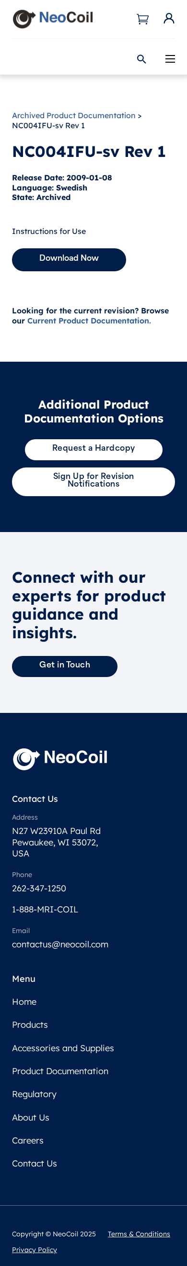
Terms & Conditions (139, 1234)
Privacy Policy (34, 1249)
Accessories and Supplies (63, 1048)
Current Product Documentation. (89, 320)
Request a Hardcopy (93, 449)
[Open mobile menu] (170, 59)
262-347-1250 (39, 888)
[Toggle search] (141, 59)
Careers (28, 1140)
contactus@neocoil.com (60, 944)
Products (30, 1024)
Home (24, 1001)
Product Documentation (60, 1071)
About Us (30, 1117)
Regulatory (34, 1093)
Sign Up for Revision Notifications (93, 481)
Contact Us (34, 1163)
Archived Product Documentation (74, 115)
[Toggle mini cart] (143, 19)
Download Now (69, 259)
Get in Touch (64, 665)
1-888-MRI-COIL (45, 909)
